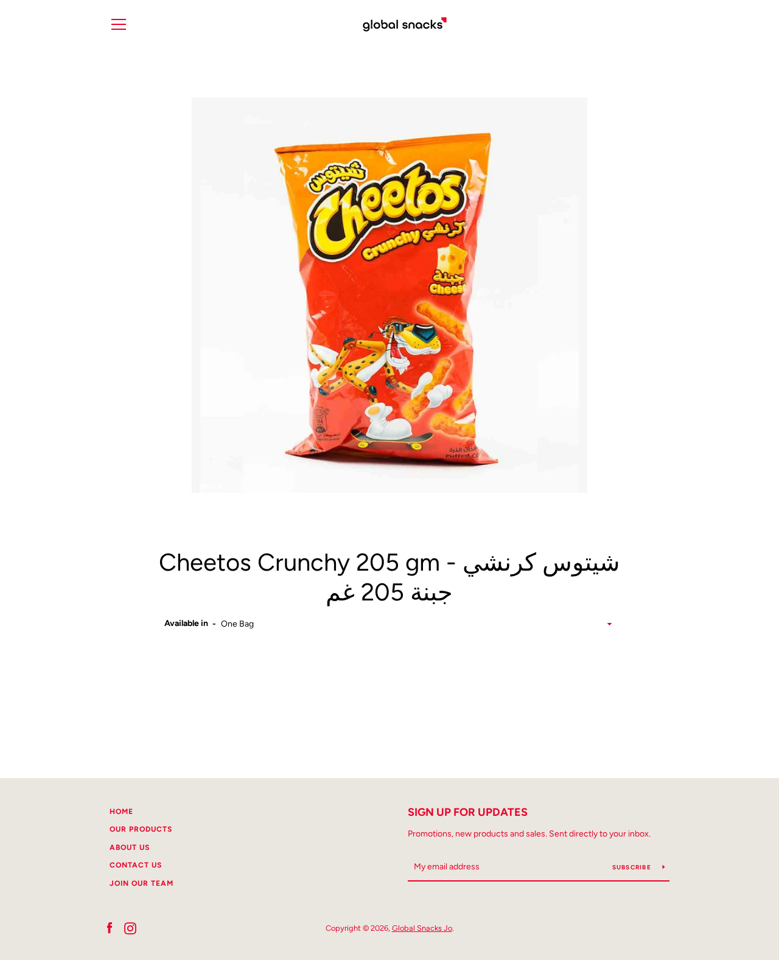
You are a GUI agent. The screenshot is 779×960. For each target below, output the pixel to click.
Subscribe (633, 867)
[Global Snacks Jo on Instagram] (130, 927)
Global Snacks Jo (422, 928)
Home (121, 811)
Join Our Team (141, 883)
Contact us (136, 865)
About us (130, 847)
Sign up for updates (468, 812)
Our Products (141, 829)
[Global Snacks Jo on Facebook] (109, 927)
